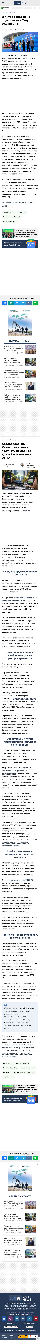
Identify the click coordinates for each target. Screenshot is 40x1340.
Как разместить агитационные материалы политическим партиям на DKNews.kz (20, 1313)
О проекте (9, 1330)
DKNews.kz (25, 511)
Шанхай (17, 217)
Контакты (31, 1330)
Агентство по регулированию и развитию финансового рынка (19, 842)
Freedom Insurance (22, 1063)
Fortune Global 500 (10, 221)
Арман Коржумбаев (30, 464)
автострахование (28, 1068)
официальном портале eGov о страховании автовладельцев (17, 770)
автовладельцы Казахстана (23, 1072)
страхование (8, 1077)
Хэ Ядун (6, 217)
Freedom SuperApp (10, 1068)
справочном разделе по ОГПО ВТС (18, 880)
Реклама (20, 1330)
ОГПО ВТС (6, 1063)
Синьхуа (22, 212)
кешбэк (6, 1072)
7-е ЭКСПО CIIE (8, 212)
